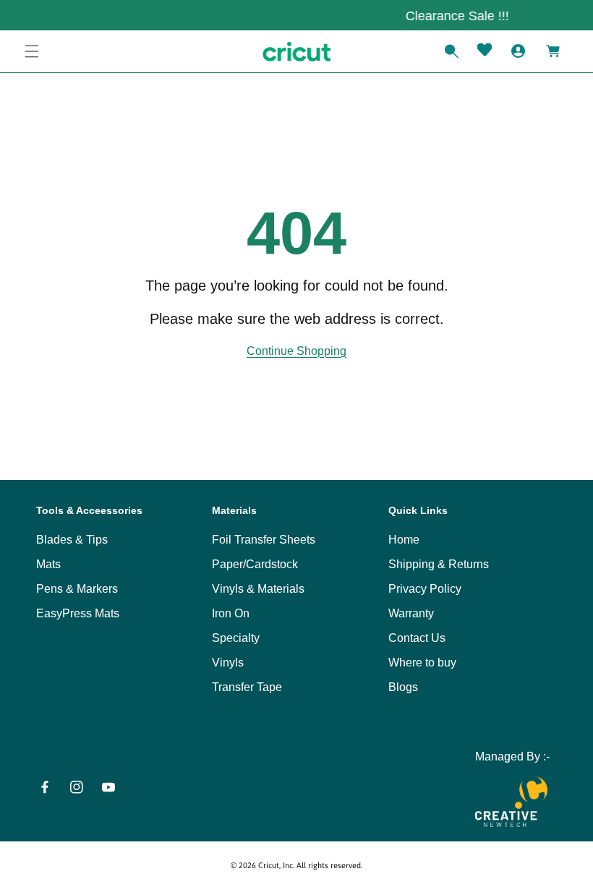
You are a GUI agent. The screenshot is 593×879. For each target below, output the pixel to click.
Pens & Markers (77, 589)
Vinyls (228, 662)
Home (403, 539)
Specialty (236, 638)
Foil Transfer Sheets (263, 539)
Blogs (403, 687)
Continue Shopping (296, 351)
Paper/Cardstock (255, 564)
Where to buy (422, 662)
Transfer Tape (247, 687)
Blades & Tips (72, 539)
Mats (48, 564)
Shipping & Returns (438, 564)
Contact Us (416, 638)
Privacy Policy (424, 589)
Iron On (230, 613)
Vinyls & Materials (258, 589)
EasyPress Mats (77, 613)
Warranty (411, 613)
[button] (31, 51)
